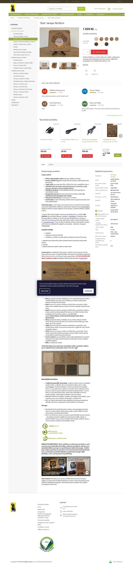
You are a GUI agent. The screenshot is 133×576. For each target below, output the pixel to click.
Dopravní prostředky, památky (22, 52)
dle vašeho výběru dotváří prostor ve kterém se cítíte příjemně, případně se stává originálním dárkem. (66, 187)
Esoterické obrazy (18, 76)
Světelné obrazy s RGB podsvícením (24, 81)
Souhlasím (88, 291)
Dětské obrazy (17, 95)
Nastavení (44, 291)
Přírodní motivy (17, 60)
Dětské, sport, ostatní (19, 50)
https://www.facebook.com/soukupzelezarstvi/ (70, 515)
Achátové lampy (18, 34)
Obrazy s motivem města (20, 92)
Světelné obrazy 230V (18, 71)
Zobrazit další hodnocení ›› (115, 116)
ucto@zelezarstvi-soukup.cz (70, 507)
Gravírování (83, 258)
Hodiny (14, 100)
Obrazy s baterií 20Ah (19, 65)
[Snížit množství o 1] (90, 53)
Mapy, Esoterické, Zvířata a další (23, 63)
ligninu (52, 387)
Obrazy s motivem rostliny (21, 79)
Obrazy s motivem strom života (22, 89)
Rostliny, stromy (18, 39)
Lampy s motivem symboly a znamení (24, 42)
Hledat (81, 9)
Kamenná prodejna (55, 1)
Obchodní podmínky (43, 520)
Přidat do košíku (101, 52)
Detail (118, 155)
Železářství (15, 105)
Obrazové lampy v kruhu (20, 36)
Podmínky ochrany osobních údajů (46, 524)
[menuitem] (16, 14)
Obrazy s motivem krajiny (20, 73)
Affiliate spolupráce (43, 530)
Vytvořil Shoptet (118, 562)
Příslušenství (15, 103)
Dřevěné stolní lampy (18, 31)
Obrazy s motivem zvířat (20, 97)
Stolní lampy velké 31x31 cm (21, 55)
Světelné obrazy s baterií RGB (22, 68)
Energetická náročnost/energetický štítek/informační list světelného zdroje (44, 515)
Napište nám (75, 1)
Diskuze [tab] (51, 165)
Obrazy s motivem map (20, 87)
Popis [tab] (43, 165)
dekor (58, 181)
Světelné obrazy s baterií (19, 58)
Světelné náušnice (17, 28)
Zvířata (15, 47)
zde (77, 286)
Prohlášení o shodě (43, 527)
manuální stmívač (48, 222)
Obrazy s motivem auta (20, 84)
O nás (66, 1)
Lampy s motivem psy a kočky (22, 44)
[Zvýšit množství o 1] (90, 51)
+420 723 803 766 (68, 511)
